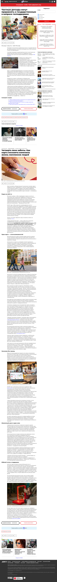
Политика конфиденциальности (12, 574)
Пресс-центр (39, 561)
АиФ (9, 40)
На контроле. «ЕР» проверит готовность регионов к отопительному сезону (46, 27)
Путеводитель (17, 562)
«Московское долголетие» (13, 319)
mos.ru (12, 218)
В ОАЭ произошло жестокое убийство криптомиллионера (47, 96)
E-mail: (39, 10)
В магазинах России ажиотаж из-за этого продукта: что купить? (48, 106)
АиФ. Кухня (41, 18)
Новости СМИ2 (19, 125)
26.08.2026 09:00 (4, 148)
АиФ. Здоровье (41, 17)
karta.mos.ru (10, 388)
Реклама (9, 561)
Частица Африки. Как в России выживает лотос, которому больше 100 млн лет (48, 58)
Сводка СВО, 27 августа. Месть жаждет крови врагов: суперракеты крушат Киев (46, 45)
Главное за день (41, 14)
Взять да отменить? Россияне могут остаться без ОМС (22, 104)
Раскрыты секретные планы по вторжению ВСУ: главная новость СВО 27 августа (46, 31)
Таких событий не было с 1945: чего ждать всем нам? (48, 99)
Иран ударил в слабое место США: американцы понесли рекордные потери (46, 36)
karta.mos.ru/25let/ (16, 518)
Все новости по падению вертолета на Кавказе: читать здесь (48, 102)
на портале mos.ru (21, 333)
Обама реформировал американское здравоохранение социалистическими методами (22, 100)
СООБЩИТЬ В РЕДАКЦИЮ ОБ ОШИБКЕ (32, 562)
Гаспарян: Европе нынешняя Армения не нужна (47, 71)
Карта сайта (23, 562)
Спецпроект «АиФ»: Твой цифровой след (28, 4)
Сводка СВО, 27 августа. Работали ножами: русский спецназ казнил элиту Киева (46, 40)
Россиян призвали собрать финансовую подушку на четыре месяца (47, 86)
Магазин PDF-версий (46, 561)
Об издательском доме (16, 561)
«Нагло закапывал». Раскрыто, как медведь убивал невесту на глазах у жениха (48, 54)
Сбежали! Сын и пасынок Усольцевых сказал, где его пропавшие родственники (48, 62)
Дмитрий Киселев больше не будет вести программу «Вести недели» (48, 82)
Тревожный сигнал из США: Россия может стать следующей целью (48, 79)
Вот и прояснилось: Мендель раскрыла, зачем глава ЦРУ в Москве (48, 75)
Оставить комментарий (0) (28, 108)
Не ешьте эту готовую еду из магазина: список (47, 92)
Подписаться (46, 21)
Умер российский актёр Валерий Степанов (48, 67)
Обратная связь (10, 562)
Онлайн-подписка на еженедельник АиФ (29, 561)
